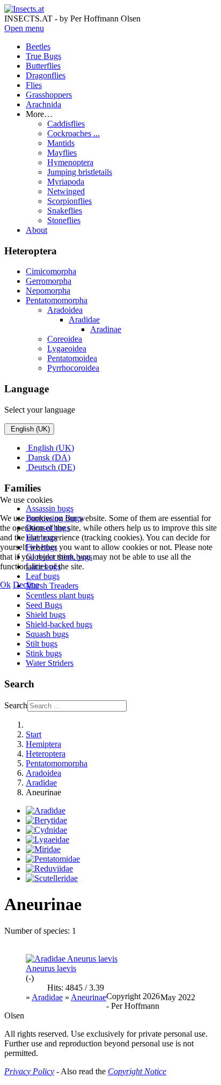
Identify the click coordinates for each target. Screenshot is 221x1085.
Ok (5, 584)
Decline (26, 584)
